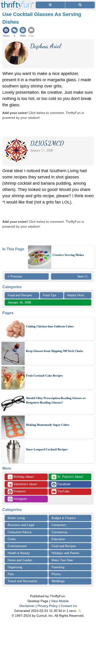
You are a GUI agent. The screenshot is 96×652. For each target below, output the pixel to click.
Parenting (57, 567)
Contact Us (69, 606)
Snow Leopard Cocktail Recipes (47, 449)
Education (58, 539)
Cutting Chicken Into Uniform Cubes (50, 326)
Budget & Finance (63, 518)
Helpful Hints (75, 295)
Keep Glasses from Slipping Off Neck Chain (54, 351)
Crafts (12, 539)
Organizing (15, 567)
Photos (56, 574)
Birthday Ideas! (21, 477)
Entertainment (17, 546)
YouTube (62, 491)
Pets (11, 574)
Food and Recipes (20, 295)
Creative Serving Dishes (68, 255)
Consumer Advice (19, 532)
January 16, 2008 (19, 302)
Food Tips (49, 295)
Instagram (20, 498)
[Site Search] (80, 5)
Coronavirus (59, 532)
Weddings (58, 581)
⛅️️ (80, 611)
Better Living (16, 518)
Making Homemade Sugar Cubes (47, 424)
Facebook (63, 484)
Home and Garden (20, 560)
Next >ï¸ (82, 276)
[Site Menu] (50, 5)
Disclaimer (27, 606)
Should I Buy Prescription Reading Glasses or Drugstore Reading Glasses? (56, 400)
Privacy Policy (48, 606)
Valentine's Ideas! (22, 484)
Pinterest (19, 491)
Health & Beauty (19, 553)
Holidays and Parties (65, 553)
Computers (58, 525)
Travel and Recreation (22, 581)
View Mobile (60, 601)
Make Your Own (62, 560)
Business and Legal (21, 525)
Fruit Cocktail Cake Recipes (44, 375)
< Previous (15, 276)
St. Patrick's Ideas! (67, 477)
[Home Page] (17, 3)
